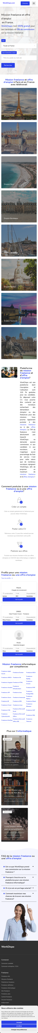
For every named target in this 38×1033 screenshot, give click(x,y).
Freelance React (31, 701)
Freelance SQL (30, 715)
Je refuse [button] (19, 1026)
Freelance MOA (31, 672)
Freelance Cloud (6, 705)
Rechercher (8, 65)
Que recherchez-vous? (9, 53)
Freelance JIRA (17, 701)
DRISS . (19, 611)
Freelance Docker (18, 672)
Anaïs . (19, 643)
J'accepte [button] (19, 1022)
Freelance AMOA (6, 677)
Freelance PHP (30, 687)
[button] (19, 45)
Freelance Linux (17, 705)
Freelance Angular (7, 682)
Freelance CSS (5, 710)
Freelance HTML (18, 682)
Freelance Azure (6, 697)
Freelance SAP (30, 710)
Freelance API (5, 692)
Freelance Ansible (6, 687)
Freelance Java (17, 692)
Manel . (19, 588)
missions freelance (27, 425)
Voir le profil (19, 599)
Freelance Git (17, 677)
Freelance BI (5, 701)
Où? (3, 41)
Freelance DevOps (6, 720)
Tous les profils (6, 578)
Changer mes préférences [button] (19, 1029)
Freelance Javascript (19, 697)
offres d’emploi (28, 477)
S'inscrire (25, 3)
